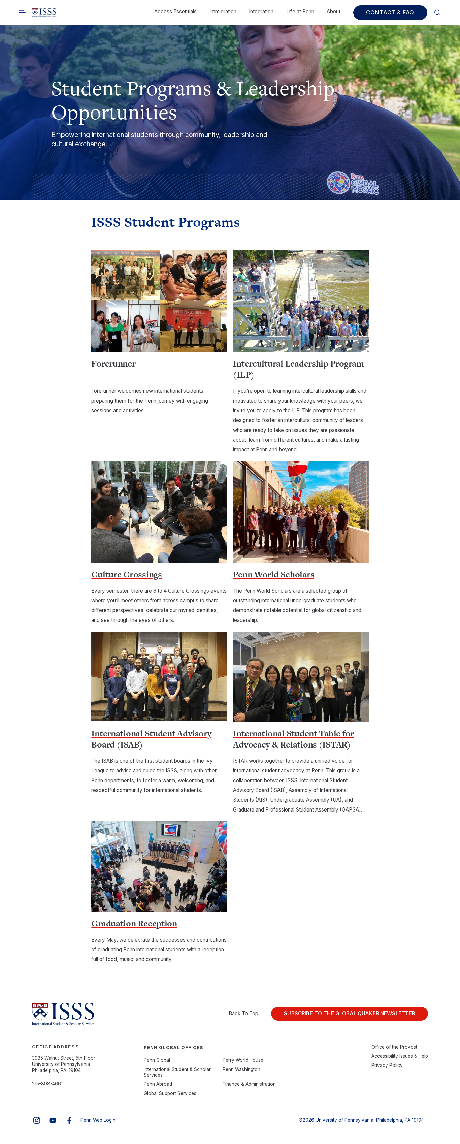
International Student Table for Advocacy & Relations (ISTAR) (293, 739)
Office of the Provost (394, 1047)
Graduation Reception (134, 923)
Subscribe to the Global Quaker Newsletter (349, 1013)
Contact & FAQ (390, 12)
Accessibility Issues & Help (399, 1056)
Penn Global (157, 1060)
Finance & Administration (249, 1084)
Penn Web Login (98, 1120)
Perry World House (243, 1060)
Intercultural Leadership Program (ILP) (298, 369)
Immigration (222, 11)
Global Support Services (170, 1093)
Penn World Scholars (273, 574)
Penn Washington (241, 1069)
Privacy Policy (387, 1065)
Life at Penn (300, 11)
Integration (261, 11)
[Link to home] (44, 12)
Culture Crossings (126, 574)
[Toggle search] (22, 12)
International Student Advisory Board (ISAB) (151, 739)
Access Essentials (175, 11)
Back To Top (243, 1013)
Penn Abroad (158, 1084)
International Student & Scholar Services (177, 1072)
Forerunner (113, 363)
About (333, 11)
